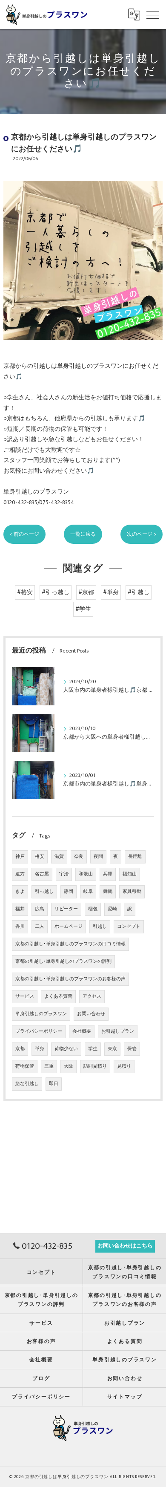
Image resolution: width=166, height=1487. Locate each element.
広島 (39, 909)
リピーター (66, 909)
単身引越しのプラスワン (41, 1014)
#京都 (86, 592)
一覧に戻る (83, 534)
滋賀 (59, 856)
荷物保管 (24, 1066)
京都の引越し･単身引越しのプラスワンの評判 (63, 961)
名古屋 (42, 874)
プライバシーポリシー (38, 1031)
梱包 (92, 909)
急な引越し (27, 1084)
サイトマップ (125, 1397)
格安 (39, 856)
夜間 (98, 856)
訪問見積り (95, 1066)
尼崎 (112, 909)
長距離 (135, 856)
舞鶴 (107, 891)
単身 (39, 1049)
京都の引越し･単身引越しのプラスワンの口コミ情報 (70, 944)
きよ (20, 891)
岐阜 (88, 891)
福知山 (130, 874)
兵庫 (107, 874)
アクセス (92, 996)
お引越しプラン (117, 1031)
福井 (20, 909)
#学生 (83, 609)
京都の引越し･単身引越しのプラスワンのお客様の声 (70, 979)
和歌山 (86, 874)
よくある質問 (58, 996)
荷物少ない (66, 1049)
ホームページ (68, 926)
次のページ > (141, 534)
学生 (92, 1049)
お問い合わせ (91, 1014)
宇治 (64, 874)
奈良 (78, 856)
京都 (20, 1049)
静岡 (68, 891)
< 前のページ (24, 534)
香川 (20, 926)
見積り (124, 1066)
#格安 (25, 592)
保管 (132, 1049)
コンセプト (128, 926)
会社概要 (81, 1031)
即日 (53, 1084)
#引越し (138, 592)
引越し (100, 926)
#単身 (111, 592)
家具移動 (132, 891)
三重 (49, 1066)
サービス (24, 996)
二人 (39, 926)
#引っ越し (55, 592)
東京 (112, 1049)
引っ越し (44, 891)
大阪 (68, 1066)
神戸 (20, 856)
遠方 (20, 874)
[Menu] (152, 14)
